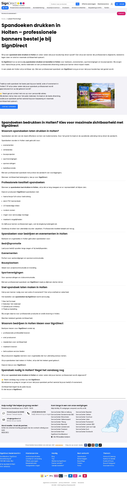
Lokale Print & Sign (14, 19)
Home (3, 19)
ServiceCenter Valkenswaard (60, 419)
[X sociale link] (89, 445)
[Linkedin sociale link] (96, 445)
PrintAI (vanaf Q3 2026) (15, 412)
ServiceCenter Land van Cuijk (86, 427)
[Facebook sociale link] (85, 445)
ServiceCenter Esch (82, 429)
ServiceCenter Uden (83, 419)
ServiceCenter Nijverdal (59, 424)
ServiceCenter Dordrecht (84, 431)
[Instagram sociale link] (92, 445)
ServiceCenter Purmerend (84, 422)
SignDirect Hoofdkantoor (59, 434)
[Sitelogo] (13, 4)
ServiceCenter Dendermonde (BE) (62, 414)
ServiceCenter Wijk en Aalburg (61, 412)
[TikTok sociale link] (100, 445)
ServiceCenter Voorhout (84, 417)
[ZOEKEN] (77, 4)
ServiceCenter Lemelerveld (60, 427)
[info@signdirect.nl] (4, 419)
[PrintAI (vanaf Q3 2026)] (4, 413)
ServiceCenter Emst (57, 431)
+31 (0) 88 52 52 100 (39, 412)
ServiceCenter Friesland (59, 429)
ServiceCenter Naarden (84, 412)
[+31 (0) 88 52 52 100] (28, 413)
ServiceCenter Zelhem (83, 414)
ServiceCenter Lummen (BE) (85, 424)
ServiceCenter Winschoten (60, 417)
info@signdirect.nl (14, 419)
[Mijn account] (112, 4)
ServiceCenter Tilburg (58, 422)
